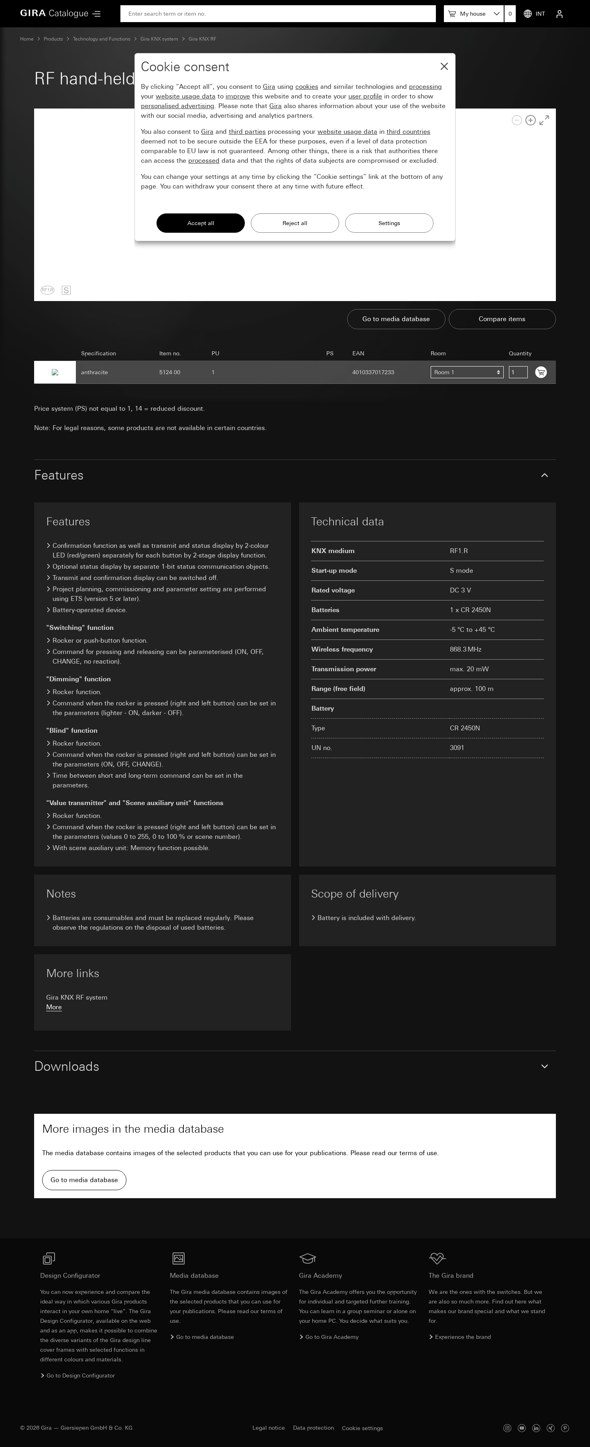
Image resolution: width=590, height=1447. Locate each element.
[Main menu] (94, 14)
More (54, 1007)
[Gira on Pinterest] (565, 1428)
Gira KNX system (159, 39)
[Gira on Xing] (550, 1428)
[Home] (54, 14)
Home (27, 39)
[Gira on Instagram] (507, 1428)
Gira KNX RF (202, 39)
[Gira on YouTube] (522, 1428)
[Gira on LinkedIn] (536, 1428)
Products (53, 39)
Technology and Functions (101, 39)
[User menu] (559, 13)
